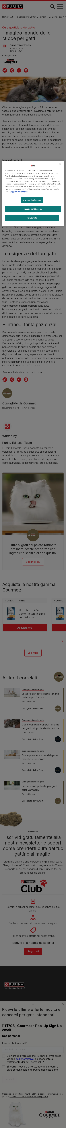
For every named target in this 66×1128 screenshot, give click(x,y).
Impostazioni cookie (32, 200)
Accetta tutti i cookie (33, 209)
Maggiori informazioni (19, 192)
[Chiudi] (60, 164)
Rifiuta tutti (32, 218)
